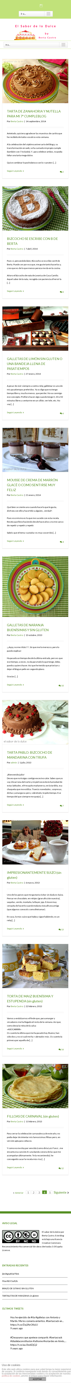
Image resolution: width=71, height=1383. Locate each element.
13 (62, 929)
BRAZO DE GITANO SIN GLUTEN (18, 1288)
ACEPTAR (37, 1379)
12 (62, 1168)
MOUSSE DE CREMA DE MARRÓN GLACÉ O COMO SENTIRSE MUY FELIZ (32, 485)
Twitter (35, 5)
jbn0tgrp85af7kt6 (10, 1273)
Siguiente (60, 1192)
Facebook (29, 5)
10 (62, 685)
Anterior (19, 1192)
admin (14, 762)
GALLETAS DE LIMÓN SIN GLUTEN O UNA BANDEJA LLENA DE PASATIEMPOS (34, 364)
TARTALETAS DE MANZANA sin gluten (20, 1295)
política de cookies (11, 1376)
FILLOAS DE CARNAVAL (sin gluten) (33, 1116)
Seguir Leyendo (14, 170)
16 (62, 1049)
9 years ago (16, 1328)
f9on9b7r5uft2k (10, 1281)
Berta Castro (17, 121)
